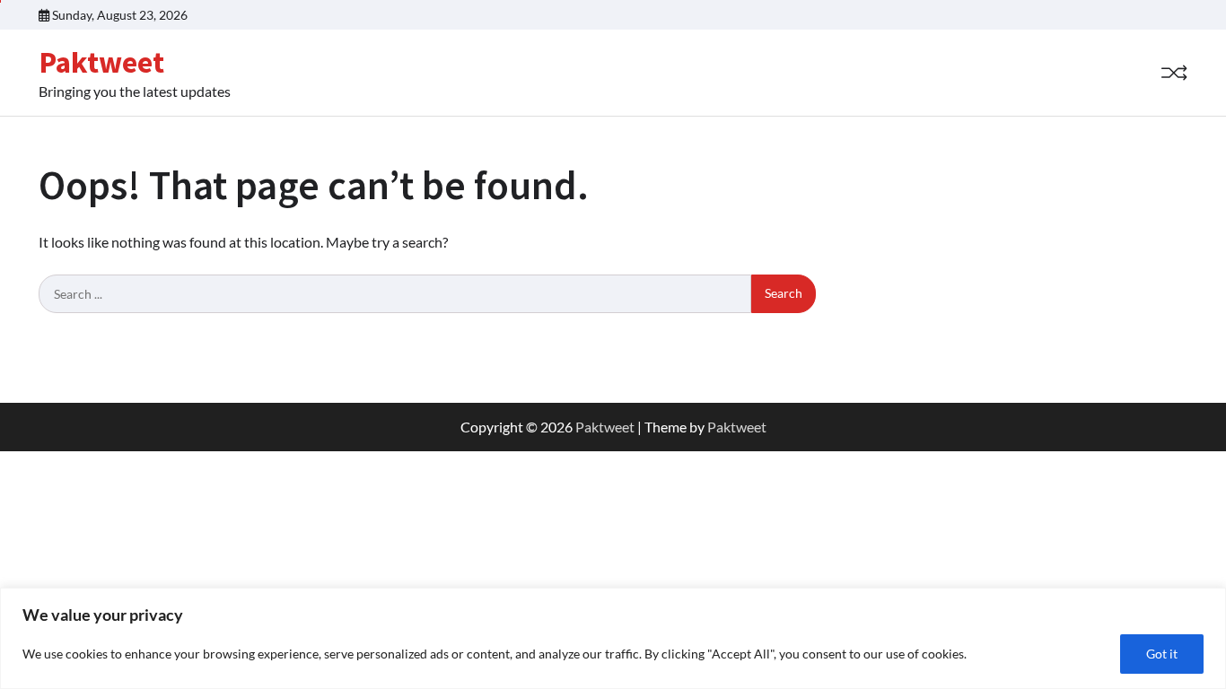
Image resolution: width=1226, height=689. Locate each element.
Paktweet (101, 62)
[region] (613, 638)
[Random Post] (1173, 72)
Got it (1162, 653)
